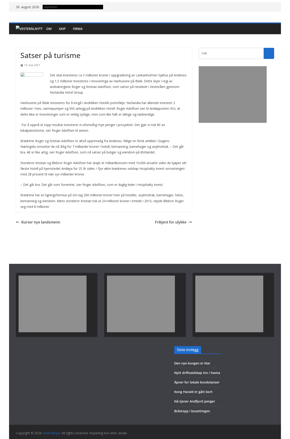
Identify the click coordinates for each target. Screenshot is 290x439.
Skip (62, 29)
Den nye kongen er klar (192, 363)
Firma (77, 29)
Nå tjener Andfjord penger (194, 401)
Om (49, 29)
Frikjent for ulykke (170, 222)
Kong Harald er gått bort (193, 392)
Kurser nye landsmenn (40, 222)
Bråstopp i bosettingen (192, 411)
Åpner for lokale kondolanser (197, 382)
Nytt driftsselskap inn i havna (197, 373)
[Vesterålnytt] (29, 29)
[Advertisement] (233, 94)
